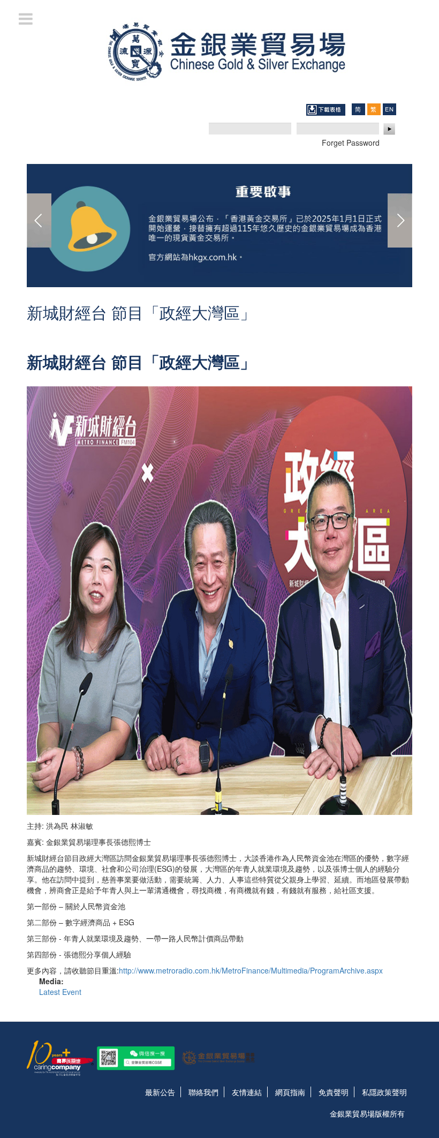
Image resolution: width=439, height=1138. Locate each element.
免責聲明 (334, 1092)
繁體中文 (373, 109)
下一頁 (400, 220)
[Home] (219, 50)
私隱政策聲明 (384, 1092)
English (389, 108)
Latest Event (60, 991)
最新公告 (160, 1092)
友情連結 (247, 1092)
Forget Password (351, 142)
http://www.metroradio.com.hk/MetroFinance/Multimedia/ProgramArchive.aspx (251, 970)
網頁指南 (290, 1092)
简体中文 (358, 109)
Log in (389, 129)
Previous (39, 220)
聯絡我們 (203, 1092)
